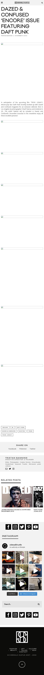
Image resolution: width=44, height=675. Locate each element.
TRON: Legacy (7, 435)
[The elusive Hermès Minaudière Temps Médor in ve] (35, 570)
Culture (33, 649)
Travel (24, 650)
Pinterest (23, 449)
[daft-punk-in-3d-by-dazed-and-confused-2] (22, 217)
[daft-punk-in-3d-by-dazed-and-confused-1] (22, 185)
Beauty (13, 650)
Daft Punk (20, 427)
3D (12, 427)
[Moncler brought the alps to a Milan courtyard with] (22, 570)
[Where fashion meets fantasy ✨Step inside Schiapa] (22, 557)
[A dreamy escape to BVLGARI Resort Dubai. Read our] (35, 557)
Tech (34, 650)
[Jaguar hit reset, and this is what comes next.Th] (35, 584)
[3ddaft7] (22, 366)
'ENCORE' (5, 427)
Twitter (32, 449)
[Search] (42, 2)
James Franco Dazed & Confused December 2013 (16, 510)
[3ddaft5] (22, 249)
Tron (30, 431)
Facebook (12, 449)
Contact (23, 652)
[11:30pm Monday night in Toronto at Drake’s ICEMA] (8, 570)
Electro (22, 431)
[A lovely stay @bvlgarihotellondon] (8, 557)
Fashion (13, 649)
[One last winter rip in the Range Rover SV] (8, 584)
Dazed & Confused (9, 431)
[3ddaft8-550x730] (22, 70)
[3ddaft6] (22, 308)
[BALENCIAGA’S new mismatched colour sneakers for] (22, 584)
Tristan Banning (6, 35)
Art (23, 649)
